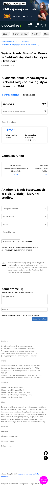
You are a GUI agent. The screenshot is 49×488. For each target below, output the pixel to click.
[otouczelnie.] (11, 25)
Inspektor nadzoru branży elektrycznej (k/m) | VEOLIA (21, 375)
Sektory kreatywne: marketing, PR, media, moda (19, 353)
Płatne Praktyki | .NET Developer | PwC (15, 392)
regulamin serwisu (32, 315)
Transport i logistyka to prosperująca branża (17, 351)
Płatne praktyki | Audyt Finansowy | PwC (16, 395)
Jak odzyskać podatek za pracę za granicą (16, 346)
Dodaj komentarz (39, 319)
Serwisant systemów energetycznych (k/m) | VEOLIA (20, 368)
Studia (6, 34)
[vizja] (24, 10)
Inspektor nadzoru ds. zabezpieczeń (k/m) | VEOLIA (20, 366)
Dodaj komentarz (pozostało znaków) (17, 292)
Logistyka (10, 129)
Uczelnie (35, 34)
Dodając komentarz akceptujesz (20, 315)
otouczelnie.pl (6, 474)
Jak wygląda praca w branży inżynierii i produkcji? (19, 356)
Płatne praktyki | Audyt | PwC (12, 387)
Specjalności (29, 95)
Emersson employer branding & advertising (27, 484)
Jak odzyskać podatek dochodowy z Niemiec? (18, 348)
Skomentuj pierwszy (43, 480)
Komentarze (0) (7, 65)
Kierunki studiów (20, 34)
